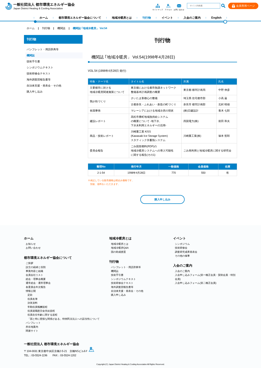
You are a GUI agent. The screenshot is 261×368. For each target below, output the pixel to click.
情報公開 (31, 290)
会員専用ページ (245, 5)
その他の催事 (182, 255)
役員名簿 (32, 298)
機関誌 (31, 55)
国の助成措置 (118, 251)
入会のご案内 (192, 17)
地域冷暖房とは (122, 17)
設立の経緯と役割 (36, 267)
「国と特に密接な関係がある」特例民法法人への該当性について (64, 318)
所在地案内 (32, 326)
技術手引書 (33, 61)
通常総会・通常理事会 (38, 283)
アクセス (168, 5)
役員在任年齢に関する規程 (42, 314)
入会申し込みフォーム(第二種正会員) (195, 283)
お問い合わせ (179, 5)
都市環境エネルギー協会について (80, 17)
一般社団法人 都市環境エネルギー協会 (44, 6)
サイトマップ (157, 5)
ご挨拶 (29, 263)
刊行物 (146, 17)
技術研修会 (181, 247)
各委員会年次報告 (36, 287)
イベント (167, 17)
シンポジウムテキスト (40, 67)
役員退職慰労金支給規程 (41, 310)
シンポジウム (182, 243)
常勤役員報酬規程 (37, 306)
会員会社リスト (34, 275)
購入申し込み (35, 91)
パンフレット (33, 322)
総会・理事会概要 (36, 279)
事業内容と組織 (34, 271)
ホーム (43, 17)
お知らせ (31, 243)
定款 (30, 294)
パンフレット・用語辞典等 (43, 49)
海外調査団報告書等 (39, 79)
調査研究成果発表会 (186, 251)
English (216, 17)
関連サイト (32, 330)
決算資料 (32, 302)
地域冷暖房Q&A (120, 247)
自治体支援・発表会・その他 (44, 85)
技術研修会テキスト (39, 73)
